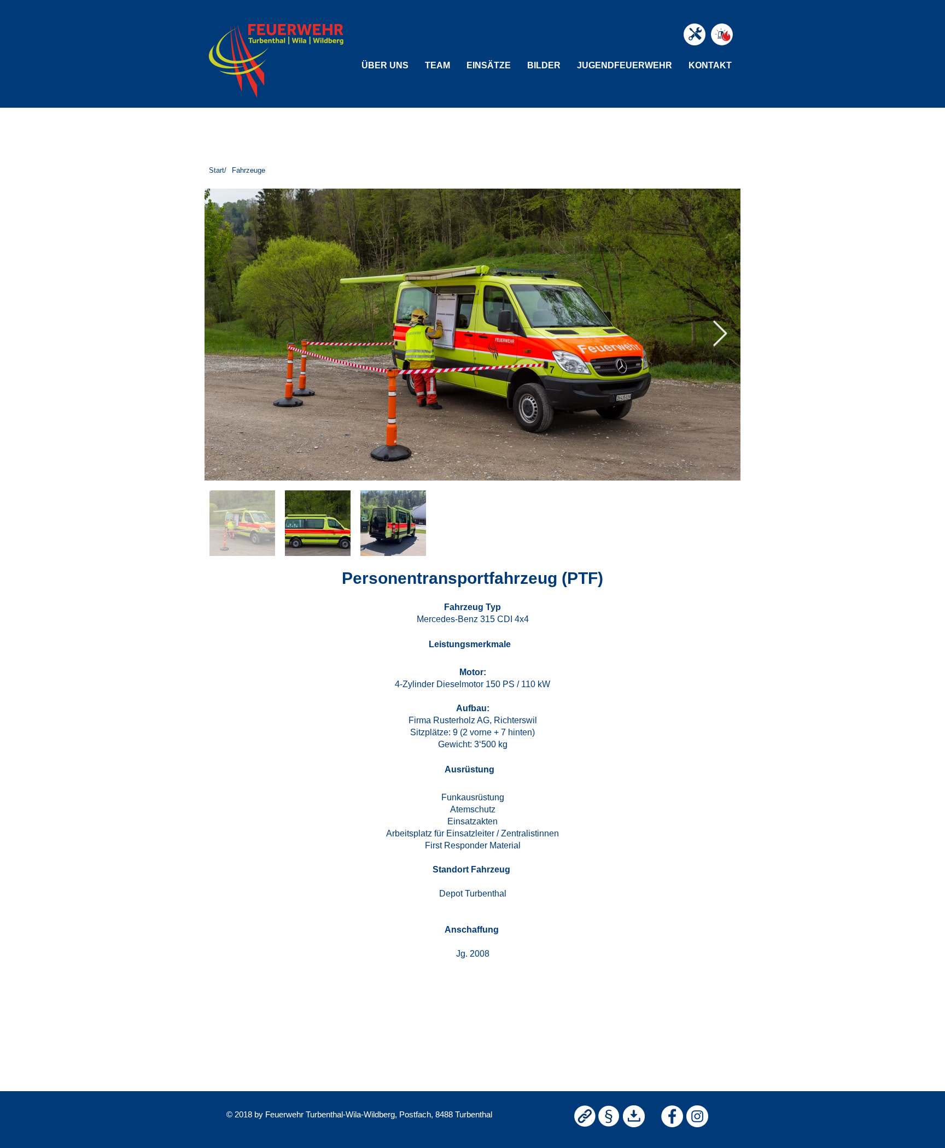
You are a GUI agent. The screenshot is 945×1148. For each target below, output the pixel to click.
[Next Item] (719, 335)
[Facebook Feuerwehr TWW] (672, 1116)
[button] (385, 65)
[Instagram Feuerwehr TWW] (697, 1116)
